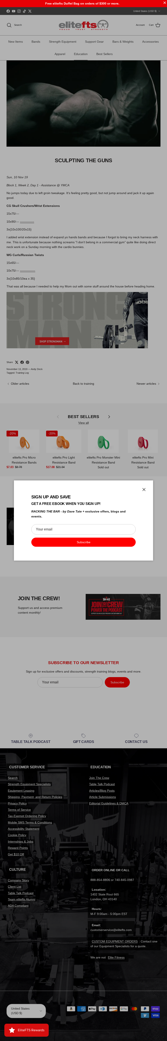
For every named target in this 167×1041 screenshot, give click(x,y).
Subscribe (83, 542)
